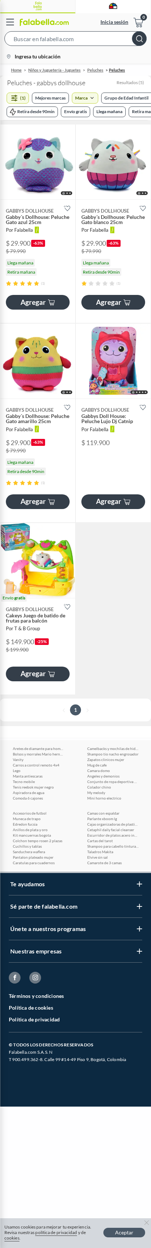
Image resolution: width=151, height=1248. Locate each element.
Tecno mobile (24, 781)
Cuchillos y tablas (27, 846)
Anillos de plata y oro (30, 829)
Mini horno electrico (104, 798)
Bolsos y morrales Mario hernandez (38, 754)
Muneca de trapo (27, 818)
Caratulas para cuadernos (34, 863)
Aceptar (124, 1232)
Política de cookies (31, 1007)
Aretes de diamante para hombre (38, 748)
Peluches (95, 70)
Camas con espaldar (103, 813)
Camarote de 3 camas (104, 863)
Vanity (18, 759)
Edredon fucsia (25, 824)
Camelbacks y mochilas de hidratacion (113, 748)
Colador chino (99, 787)
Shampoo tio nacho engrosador (113, 754)
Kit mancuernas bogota (32, 835)
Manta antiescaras (28, 776)
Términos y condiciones (36, 996)
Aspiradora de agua (28, 792)
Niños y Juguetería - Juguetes (54, 70)
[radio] (8, 283)
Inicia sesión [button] (114, 22)
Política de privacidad (34, 1019)
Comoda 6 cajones (28, 798)
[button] (75, 40)
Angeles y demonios (103, 776)
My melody (96, 792)
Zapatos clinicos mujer (105, 759)
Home (16, 70)
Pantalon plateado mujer (33, 857)
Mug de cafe (97, 765)
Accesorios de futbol (30, 813)
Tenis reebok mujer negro (33, 787)
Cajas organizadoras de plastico (113, 824)
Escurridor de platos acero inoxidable (113, 835)
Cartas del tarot (100, 840)
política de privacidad (56, 1232)
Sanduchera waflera (29, 852)
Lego (17, 770)
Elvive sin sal (97, 857)
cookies (11, 1238)
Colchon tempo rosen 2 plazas (37, 840)
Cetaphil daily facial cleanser (110, 829)
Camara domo (98, 770)
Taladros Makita (100, 852)
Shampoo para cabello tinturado (113, 846)
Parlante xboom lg (102, 818)
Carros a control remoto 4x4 (36, 765)
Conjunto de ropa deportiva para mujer (113, 781)
